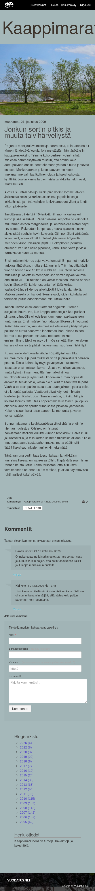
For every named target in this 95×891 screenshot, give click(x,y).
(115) (27, 798)
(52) (26, 794)
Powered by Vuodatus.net (74, 885)
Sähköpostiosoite (30, 648)
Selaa (55, 5)
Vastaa (17, 574)
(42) (27, 822)
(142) (27, 808)
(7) (26, 766)
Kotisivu (42, 662)
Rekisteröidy (68, 5)
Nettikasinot (38, 5)
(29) (27, 756)
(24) (27, 775)
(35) (27, 780)
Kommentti (15, 676)
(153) (27, 803)
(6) (26, 761)
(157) (27, 817)
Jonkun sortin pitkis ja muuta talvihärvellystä (37, 132)
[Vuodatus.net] (19, 880)
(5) (26, 742)
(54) (27, 789)
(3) (26, 752)
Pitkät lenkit (32, 508)
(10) (27, 770)
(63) (27, 784)
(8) (26, 747)
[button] (48, 5)
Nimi (12, 635)
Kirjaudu (85, 5)
